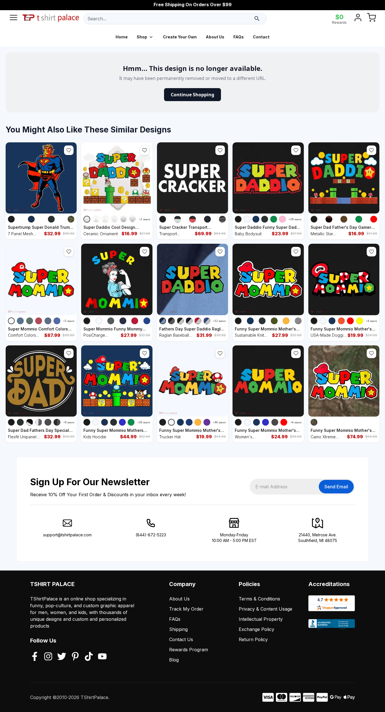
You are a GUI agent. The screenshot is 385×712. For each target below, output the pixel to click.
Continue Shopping (192, 95)
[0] (371, 19)
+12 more (219, 321)
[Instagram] (48, 657)
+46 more (219, 422)
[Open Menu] (13, 19)
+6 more (296, 422)
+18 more (295, 219)
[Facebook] (34, 657)
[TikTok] (88, 657)
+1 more (144, 219)
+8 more (68, 422)
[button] (69, 150)
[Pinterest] (75, 657)
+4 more (371, 321)
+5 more (68, 321)
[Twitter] (61, 657)
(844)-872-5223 (151, 534)
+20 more (143, 422)
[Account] (358, 19)
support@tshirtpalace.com (67, 534)
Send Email (336, 486)
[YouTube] (102, 657)
